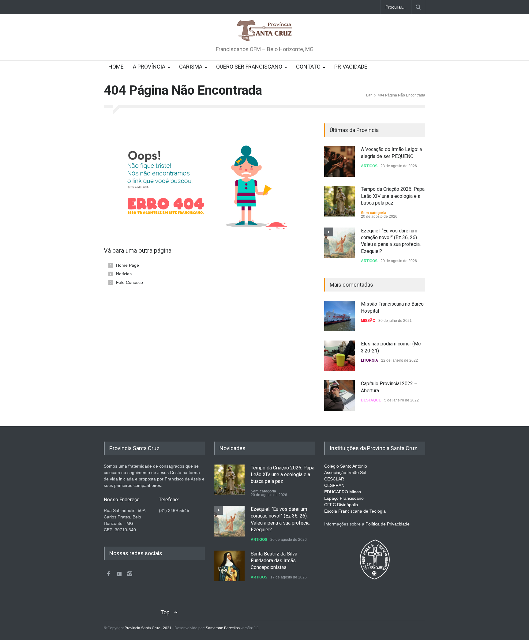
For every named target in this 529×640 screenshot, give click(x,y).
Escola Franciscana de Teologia (355, 511)
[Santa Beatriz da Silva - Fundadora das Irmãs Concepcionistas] (229, 566)
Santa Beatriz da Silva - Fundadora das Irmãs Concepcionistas (275, 560)
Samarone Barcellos (222, 628)
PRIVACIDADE (350, 66)
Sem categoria (373, 213)
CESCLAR (334, 478)
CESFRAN (334, 485)
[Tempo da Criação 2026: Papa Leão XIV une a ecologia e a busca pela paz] (339, 201)
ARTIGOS (369, 166)
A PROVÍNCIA (149, 66)
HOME (116, 66)
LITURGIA (369, 360)
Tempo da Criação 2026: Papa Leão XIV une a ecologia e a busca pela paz (393, 196)
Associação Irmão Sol (345, 472)
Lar (369, 95)
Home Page (127, 265)
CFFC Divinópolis (341, 504)
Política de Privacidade (388, 523)
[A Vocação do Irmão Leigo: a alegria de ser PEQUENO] (339, 161)
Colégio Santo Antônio (345, 466)
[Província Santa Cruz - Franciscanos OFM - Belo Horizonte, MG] (264, 31)
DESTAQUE (371, 400)
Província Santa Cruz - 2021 (148, 628)
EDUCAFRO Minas (342, 491)
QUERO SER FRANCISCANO (249, 66)
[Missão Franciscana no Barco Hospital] (339, 316)
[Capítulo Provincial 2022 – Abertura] (339, 395)
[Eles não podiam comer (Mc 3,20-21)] (339, 356)
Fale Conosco (129, 282)
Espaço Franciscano (344, 498)
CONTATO (308, 66)
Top (165, 612)
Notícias (124, 273)
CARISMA (190, 66)
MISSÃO (368, 320)
